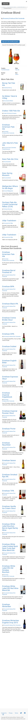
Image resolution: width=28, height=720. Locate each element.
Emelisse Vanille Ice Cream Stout (9, 507)
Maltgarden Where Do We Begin (10, 187)
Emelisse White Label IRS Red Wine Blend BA (10, 588)
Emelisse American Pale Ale (8, 127)
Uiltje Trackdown (9, 220)
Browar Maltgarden (8, 191)
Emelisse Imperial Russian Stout (9, 412)
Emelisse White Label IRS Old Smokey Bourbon (8, 569)
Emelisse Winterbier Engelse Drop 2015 (10, 621)
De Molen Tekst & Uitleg (9, 97)
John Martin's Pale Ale (10, 144)
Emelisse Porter (9, 429)
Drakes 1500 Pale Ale (11, 111)
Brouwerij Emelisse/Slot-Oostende (13, 18)
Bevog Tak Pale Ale (8, 84)
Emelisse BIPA (8, 286)
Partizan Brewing (8, 209)
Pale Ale (17, 69)
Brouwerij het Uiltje (8, 223)
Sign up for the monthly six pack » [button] (10, 41)
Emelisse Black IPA (10, 304)
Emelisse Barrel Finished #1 (8, 271)
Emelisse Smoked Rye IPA (9, 476)
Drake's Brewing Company (10, 113)
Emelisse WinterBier (6, 605)
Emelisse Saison (9, 460)
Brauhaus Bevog (8, 87)
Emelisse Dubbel (9, 346)
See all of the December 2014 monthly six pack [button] (13, 45)
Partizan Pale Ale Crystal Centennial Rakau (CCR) (9, 204)
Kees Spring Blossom (7, 174)
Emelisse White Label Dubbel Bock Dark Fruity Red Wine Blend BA (10, 547)
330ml (16, 74)
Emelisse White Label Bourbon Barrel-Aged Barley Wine (10, 527)
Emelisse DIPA (8, 334)
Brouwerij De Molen (8, 100)
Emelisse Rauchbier (6, 444)
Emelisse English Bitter (9, 362)
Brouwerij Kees (7, 161)
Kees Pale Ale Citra (10, 159)
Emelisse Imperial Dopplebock (7, 395)
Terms (16, 713)
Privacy (10, 713)
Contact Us (4, 713)
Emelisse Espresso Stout (10, 378)
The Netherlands (5, 69)
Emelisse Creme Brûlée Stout (9, 319)
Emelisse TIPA (8, 491)
